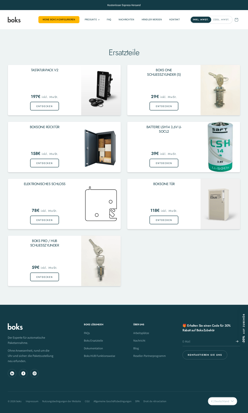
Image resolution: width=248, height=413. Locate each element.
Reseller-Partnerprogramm (149, 356)
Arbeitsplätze (141, 333)
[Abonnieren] (237, 341)
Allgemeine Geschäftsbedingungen (112, 401)
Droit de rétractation (154, 401)
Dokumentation (93, 348)
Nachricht (139, 340)
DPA (137, 401)
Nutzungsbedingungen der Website (61, 401)
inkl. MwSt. (201, 19)
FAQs (87, 333)
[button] (92, 19)
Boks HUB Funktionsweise (99, 356)
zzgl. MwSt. (221, 19)
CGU (87, 401)
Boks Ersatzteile (93, 340)
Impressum (32, 401)
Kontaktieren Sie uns (205, 355)
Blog (136, 348)
